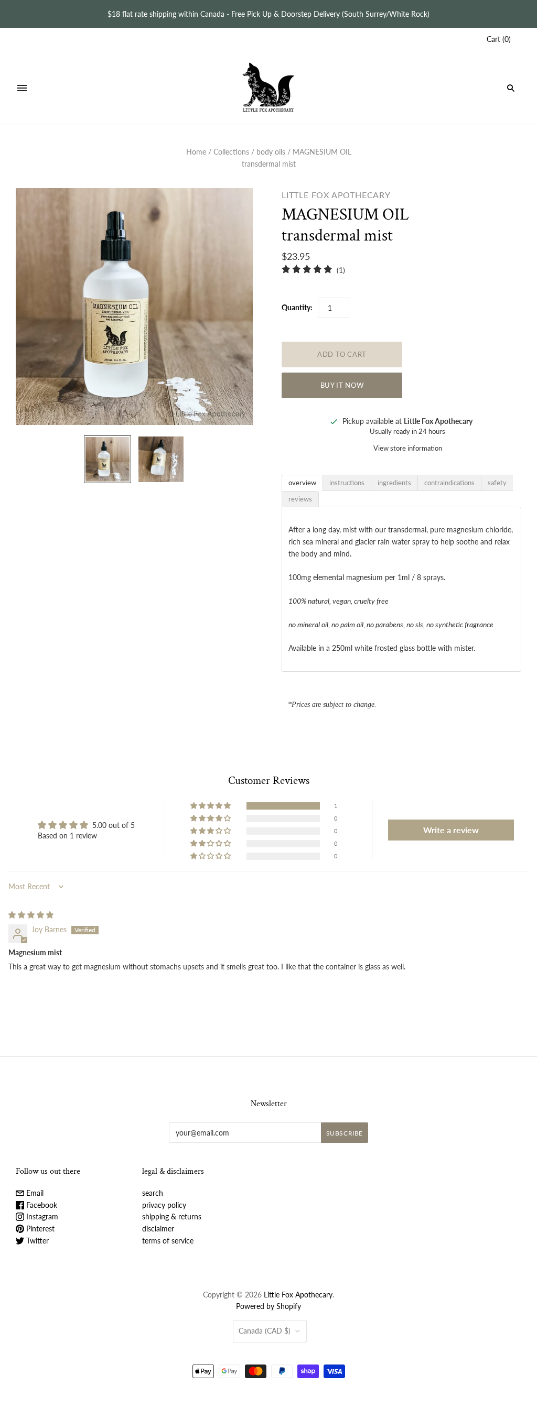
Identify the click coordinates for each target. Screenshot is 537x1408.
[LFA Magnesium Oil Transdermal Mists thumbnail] (161, 459)
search (152, 1192)
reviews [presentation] (300, 499)
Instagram (41, 1216)
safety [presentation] (497, 482)
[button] (211, 806)
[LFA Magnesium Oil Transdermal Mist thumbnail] (107, 459)
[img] (30, 914)
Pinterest (39, 1228)
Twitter (36, 1240)
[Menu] (22, 88)
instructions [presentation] (346, 482)
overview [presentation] (302, 482)
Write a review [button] (451, 830)
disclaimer (158, 1228)
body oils (270, 151)
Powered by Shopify (268, 1306)
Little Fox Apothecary (336, 195)
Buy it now (342, 385)
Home (196, 151)
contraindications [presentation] (449, 482)
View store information (407, 448)
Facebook (40, 1204)
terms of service (168, 1240)
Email (34, 1192)
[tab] (302, 483)
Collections (231, 151)
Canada (265, 1330)
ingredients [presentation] (394, 482)
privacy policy (164, 1204)
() (499, 39)
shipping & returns (171, 1216)
